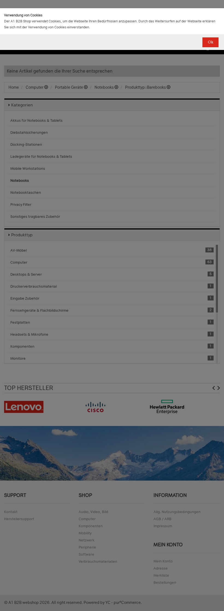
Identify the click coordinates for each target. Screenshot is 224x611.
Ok (210, 42)
